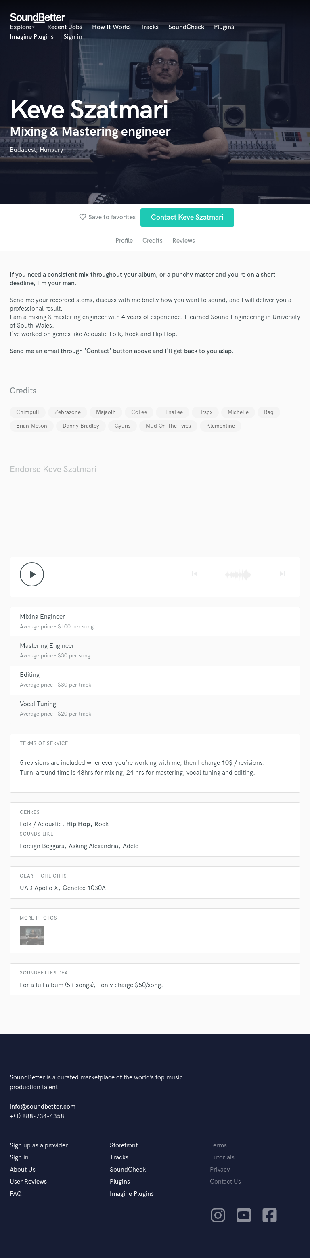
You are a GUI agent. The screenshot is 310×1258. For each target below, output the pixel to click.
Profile (124, 241)
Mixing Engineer (42, 617)
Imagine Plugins (32, 37)
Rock (101, 824)
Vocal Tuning (38, 704)
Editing (30, 675)
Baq (269, 412)
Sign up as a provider (39, 1145)
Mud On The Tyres (168, 425)
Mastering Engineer (47, 646)
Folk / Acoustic (41, 824)
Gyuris (122, 425)
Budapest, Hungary (36, 150)
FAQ (16, 1194)
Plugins (224, 27)
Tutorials (222, 1157)
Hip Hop (78, 824)
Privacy (220, 1170)
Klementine (220, 425)
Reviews (183, 241)
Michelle (238, 412)
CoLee (139, 412)
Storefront (124, 1145)
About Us (23, 1170)
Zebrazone (67, 412)
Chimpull (27, 412)
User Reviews (28, 1182)
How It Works (111, 27)
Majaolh (106, 412)
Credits (152, 241)
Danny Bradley (81, 425)
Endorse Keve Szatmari (53, 469)
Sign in (72, 37)
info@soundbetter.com (42, 1107)
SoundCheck (186, 27)
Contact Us (225, 1182)
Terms (218, 1145)
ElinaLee (172, 412)
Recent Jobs (64, 27)
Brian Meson (31, 425)
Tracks (149, 27)
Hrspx (205, 412)
